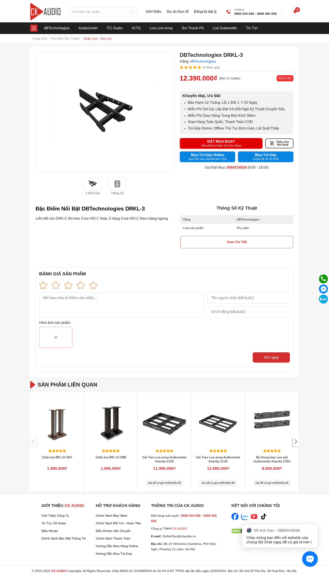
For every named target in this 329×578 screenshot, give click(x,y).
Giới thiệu (153, 11)
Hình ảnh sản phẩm (54, 323)
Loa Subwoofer (225, 28)
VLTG (136, 28)
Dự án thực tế (178, 11)
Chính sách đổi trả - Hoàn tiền (118, 523)
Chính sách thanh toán (113, 538)
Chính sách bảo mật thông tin (63, 538)
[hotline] (323, 278)
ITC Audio (115, 28)
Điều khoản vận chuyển (113, 531)
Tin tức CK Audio (53, 523)
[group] (105, 112)
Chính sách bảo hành (111, 515)
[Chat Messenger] (323, 289)
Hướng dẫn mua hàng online (117, 546)
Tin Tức (252, 28)
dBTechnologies (57, 28)
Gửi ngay (271, 357)
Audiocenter (88, 28)
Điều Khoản (49, 531)
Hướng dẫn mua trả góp (114, 553)
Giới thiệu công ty (55, 515)
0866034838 (236, 167)
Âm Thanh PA (193, 28)
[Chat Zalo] (323, 299)
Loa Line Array (161, 28)
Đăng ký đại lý (205, 11)
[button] (296, 441)
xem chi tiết (237, 242)
